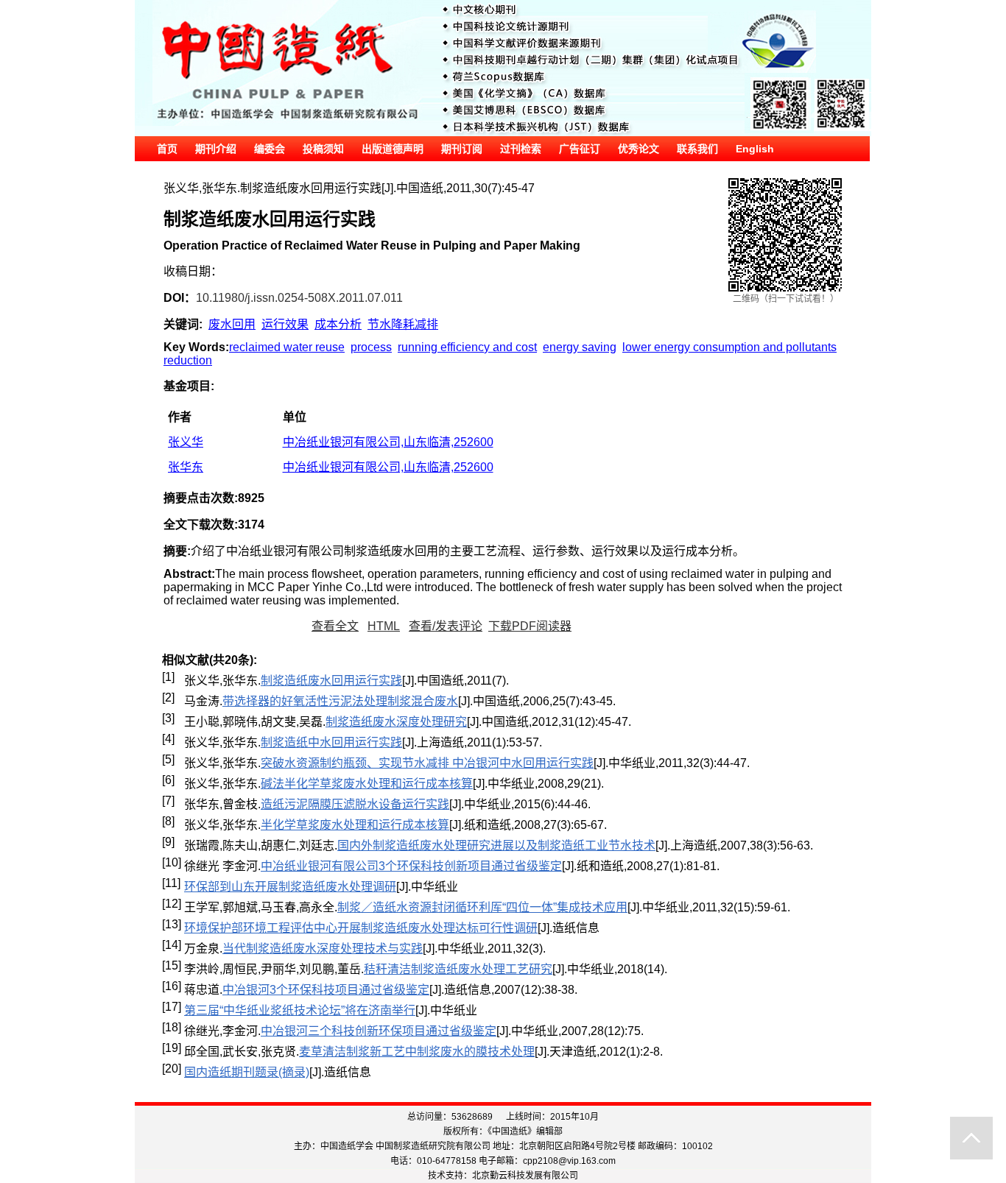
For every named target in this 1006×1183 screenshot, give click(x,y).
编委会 (269, 149)
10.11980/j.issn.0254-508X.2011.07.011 (299, 298)
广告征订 (579, 149)
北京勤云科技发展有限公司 (525, 1175)
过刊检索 (520, 149)
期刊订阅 (461, 149)
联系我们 (697, 149)
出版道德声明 (392, 149)
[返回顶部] (971, 1138)
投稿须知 (323, 149)
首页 (167, 149)
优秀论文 (638, 149)
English (755, 149)
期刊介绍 (215, 149)
